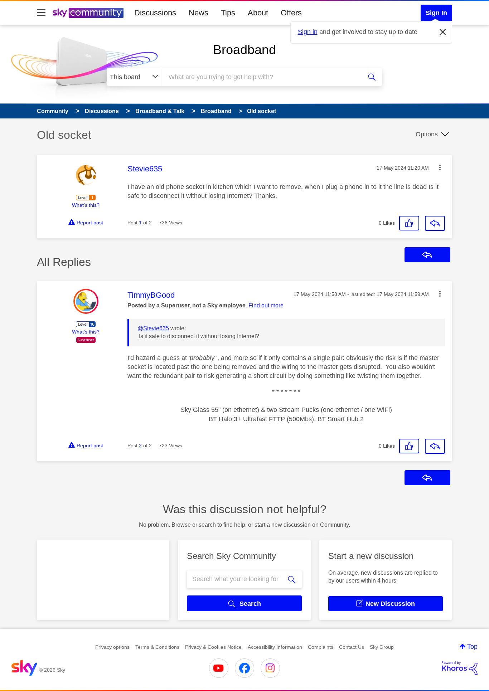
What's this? (86, 205)
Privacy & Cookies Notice (213, 647)
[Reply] (435, 223)
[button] (440, 167)
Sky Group (382, 647)
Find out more (266, 305)
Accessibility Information (275, 647)
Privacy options (112, 647)
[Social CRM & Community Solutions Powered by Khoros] (460, 668)
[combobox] (261, 77)
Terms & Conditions (157, 647)
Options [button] (427, 134)
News (198, 12)
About (258, 12)
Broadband (244, 49)
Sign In (436, 12)
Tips (228, 12)
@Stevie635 (153, 328)
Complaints (320, 647)
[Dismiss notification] (443, 32)
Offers (291, 12)
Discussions (155, 12)
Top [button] (472, 646)
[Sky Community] (88, 13)
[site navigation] (41, 13)
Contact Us (351, 647)
